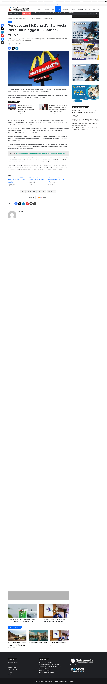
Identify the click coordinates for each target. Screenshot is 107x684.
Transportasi (65, 9)
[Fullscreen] (97, 16)
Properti (73, 9)
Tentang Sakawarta (13, 662)
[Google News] (41, 197)
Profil (93, 9)
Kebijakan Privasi (12, 667)
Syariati (12, 43)
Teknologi (80, 9)
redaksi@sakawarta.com (48, 672)
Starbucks (52, 192)
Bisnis (58, 9)
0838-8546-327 (47, 670)
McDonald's (31, 192)
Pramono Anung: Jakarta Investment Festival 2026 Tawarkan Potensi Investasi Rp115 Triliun (53, 12)
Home (39, 9)
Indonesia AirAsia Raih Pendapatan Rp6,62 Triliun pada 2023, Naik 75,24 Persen (57, 179)
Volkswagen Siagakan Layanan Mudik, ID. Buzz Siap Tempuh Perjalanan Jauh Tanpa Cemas (17, 644)
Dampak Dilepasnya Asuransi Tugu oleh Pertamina (58, 643)
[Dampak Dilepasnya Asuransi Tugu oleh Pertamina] (59, 635)
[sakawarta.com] (19, 9)
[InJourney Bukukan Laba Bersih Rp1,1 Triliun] (38, 635)
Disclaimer (10, 672)
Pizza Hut (42, 192)
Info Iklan (10, 674)
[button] (74, 30)
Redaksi (10, 665)
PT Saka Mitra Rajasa (68, 681)
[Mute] (95, 16)
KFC (23, 192)
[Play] (74, 16)
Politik (52, 9)
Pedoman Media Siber (13, 670)
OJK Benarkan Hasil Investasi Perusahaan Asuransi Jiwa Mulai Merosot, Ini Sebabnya (36, 179)
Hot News (46, 9)
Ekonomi (87, 9)
